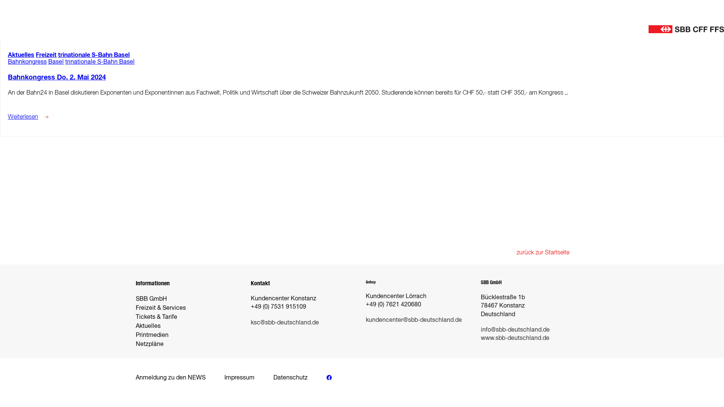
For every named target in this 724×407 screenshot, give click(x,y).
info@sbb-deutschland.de (515, 329)
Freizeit (46, 55)
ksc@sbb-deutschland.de (285, 322)
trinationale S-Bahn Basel (94, 55)
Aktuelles (21, 55)
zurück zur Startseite (543, 252)
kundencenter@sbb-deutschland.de (414, 320)
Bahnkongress (27, 61)
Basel (56, 61)
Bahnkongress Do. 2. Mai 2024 (57, 77)
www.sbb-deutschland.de (515, 338)
